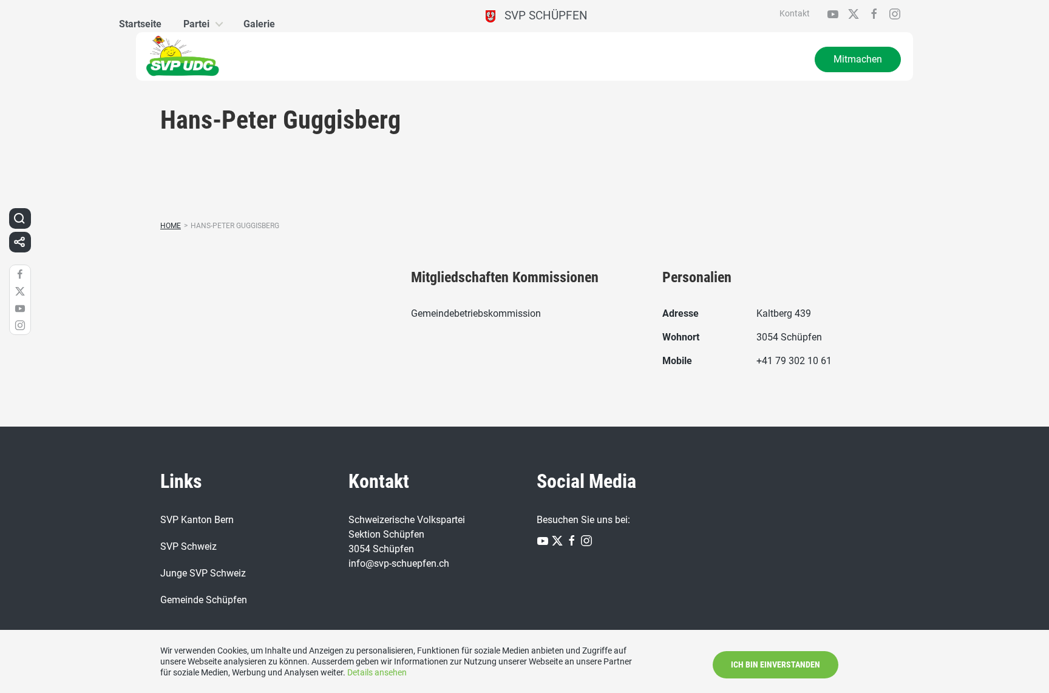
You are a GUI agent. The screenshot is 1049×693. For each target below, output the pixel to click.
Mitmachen (857, 59)
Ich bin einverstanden (775, 664)
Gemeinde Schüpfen (203, 600)
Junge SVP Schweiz (203, 573)
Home (170, 225)
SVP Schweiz (188, 546)
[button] (19, 218)
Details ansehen (377, 672)
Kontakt (794, 13)
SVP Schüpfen (541, 15)
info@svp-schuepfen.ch (398, 563)
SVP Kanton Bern (197, 520)
